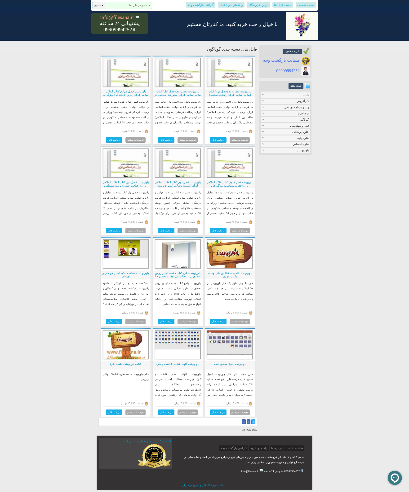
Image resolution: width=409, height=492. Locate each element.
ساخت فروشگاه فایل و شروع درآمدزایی (202, 485)
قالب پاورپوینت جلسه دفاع (125, 364)
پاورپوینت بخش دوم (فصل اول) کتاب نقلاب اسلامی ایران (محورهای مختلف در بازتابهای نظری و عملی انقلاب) (178, 95)
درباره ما (276, 448)
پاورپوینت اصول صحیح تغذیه (229, 364)
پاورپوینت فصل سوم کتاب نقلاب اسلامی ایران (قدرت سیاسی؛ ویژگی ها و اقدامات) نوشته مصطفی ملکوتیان (229, 186)
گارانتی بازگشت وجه (200, 5)
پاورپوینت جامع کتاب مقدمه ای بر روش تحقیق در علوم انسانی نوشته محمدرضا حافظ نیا (177, 276)
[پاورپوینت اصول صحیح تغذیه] (229, 353)
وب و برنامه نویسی (296, 107)
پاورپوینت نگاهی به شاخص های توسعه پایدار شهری (230, 274)
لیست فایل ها (283, 5)
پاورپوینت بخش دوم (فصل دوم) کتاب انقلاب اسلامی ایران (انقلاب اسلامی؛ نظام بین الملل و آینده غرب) (229, 95)
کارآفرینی (303, 101)
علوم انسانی (301, 144)
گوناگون (303, 119)
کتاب (306, 95)
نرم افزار (303, 113)
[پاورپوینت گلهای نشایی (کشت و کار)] (177, 348)
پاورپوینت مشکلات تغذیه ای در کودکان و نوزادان (125, 274)
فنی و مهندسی (299, 125)
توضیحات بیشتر (239, 139)
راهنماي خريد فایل (231, 5)
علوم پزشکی (300, 132)
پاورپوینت (303, 150)
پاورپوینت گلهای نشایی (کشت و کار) (177, 364)
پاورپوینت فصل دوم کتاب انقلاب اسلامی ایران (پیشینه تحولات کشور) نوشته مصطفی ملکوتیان (178, 186)
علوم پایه (303, 138)
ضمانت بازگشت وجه (282, 60)
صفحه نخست (306, 5)
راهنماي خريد (258, 448)
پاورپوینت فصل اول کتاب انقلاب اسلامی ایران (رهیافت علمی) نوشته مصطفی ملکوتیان (125, 186)
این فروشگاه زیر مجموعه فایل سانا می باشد (147, 441)
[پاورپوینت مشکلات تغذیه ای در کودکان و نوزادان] (125, 257)
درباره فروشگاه (258, 5)
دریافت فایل (218, 139)
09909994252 (288, 70)
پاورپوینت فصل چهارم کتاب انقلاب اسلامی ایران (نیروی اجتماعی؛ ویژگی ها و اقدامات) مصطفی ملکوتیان (125, 95)
